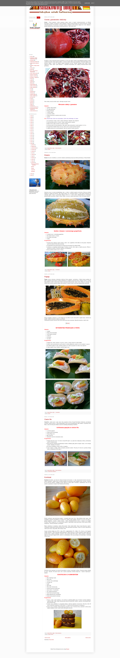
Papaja (46, 277)
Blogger (67, 649)
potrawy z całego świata (34, 65)
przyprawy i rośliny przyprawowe (33, 58)
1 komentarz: (57, 269)
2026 (31, 115)
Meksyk (31, 102)
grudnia (32, 144)
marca (32, 159)
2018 (31, 128)
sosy (31, 90)
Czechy (31, 99)
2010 (31, 141)
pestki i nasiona (33, 85)
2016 (31, 132)
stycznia (33, 162)
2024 (31, 119)
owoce (49, 149)
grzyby (31, 69)
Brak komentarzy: (58, 148)
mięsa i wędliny (33, 95)
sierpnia (33, 151)
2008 (31, 173)
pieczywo (32, 97)
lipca (32, 152)
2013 (31, 136)
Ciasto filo (48, 419)
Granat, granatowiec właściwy (55, 20)
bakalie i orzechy (33, 75)
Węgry (31, 104)
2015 (31, 133)
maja (32, 156)
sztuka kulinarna (33, 110)
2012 (31, 138)
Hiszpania (32, 91)
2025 (31, 117)
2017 (31, 130)
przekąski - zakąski (33, 77)
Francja (31, 101)
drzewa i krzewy (33, 74)
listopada (33, 146)
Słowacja (32, 92)
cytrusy (49, 634)
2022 (31, 122)
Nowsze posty (47, 637)
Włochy (31, 83)
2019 (31, 127)
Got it (92, 3)
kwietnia (33, 157)
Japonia (31, 81)
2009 (31, 143)
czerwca (33, 154)
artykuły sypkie (33, 94)
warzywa (31, 60)
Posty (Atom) (51, 639)
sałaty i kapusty (33, 87)
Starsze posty (88, 637)
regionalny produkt (33, 61)
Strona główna (67, 637)
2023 (31, 120)
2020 (31, 125)
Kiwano (47, 155)
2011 (31, 140)
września (33, 149)
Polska (31, 78)
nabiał (31, 80)
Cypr (31, 98)
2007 (31, 175)
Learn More (87, 3)
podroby (31, 105)
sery (31, 88)
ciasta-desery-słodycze (52, 471)
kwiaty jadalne (33, 84)
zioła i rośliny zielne (34, 73)
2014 (31, 135)
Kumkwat (47, 477)
